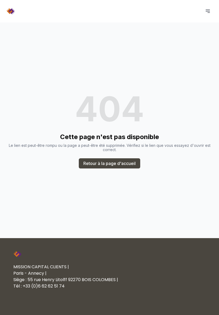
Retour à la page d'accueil (109, 163)
